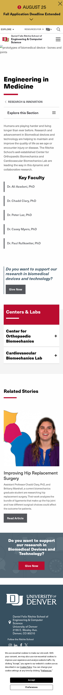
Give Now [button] (15, 289)
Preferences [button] (46, 671)
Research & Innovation (25, 101)
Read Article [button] (15, 518)
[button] (33, 29)
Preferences (31, 687)
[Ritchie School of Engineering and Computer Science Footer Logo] (31, 599)
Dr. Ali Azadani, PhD (21, 186)
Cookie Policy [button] (26, 667)
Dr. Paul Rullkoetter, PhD (24, 243)
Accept (31, 680)
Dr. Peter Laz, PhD (19, 215)
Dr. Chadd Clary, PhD (21, 201)
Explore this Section (22, 112)
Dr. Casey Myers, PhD (22, 229)
